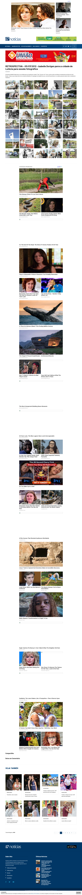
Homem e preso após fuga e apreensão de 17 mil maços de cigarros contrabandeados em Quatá (46, 863)
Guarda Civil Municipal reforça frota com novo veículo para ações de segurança (46, 882)
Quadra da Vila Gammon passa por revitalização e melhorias (46, 875)
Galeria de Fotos (16, 46)
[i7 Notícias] (13, 38)
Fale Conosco (36, 46)
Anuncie (8, 872)
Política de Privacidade (11, 867)
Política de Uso (10, 870)
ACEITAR (79, 892)
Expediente (9, 877)
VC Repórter (44, 46)
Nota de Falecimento (26, 46)
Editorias (7, 46)
